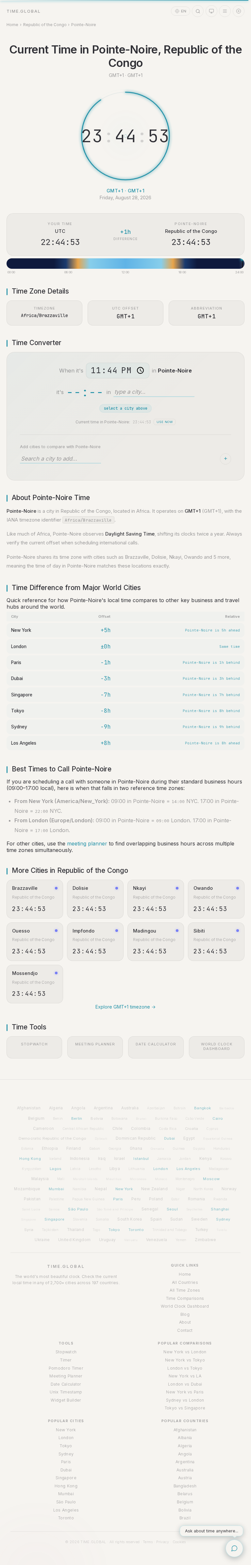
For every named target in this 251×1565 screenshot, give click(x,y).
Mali (60, 1179)
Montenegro (185, 1179)
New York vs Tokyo (185, 1360)
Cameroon (43, 1128)
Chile (117, 1128)
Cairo (217, 1118)
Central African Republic (83, 1129)
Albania (185, 1437)
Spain (156, 1219)
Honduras (221, 1148)
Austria (185, 1477)
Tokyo (17, 710)
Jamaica (164, 1159)
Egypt (189, 1138)
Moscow (211, 1179)
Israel (119, 1158)
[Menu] (225, 11)
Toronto (136, 1229)
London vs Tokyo (185, 1368)
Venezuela (156, 1240)
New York (21, 630)
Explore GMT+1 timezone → (125, 1007)
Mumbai (56, 1189)
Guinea (179, 1148)
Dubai (17, 678)
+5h (105, 630)
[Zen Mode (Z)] (238, 11)
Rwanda (220, 1199)
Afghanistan (29, 1108)
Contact (184, 1330)
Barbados (226, 1108)
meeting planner (87, 843)
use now (165, 422)
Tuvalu (222, 1230)
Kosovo (226, 1159)
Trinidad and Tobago (169, 1230)
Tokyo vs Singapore (185, 1407)
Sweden (199, 1219)
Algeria (56, 1108)
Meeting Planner (66, 1376)
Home (12, 24)
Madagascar (219, 1169)
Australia (130, 1108)
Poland (156, 1199)
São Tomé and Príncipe (115, 1209)
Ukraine (42, 1240)
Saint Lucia (31, 1209)
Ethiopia (50, 1148)
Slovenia (80, 1219)
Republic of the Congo (45, 24)
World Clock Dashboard (185, 1306)
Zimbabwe (205, 1240)
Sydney (19, 726)
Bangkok (202, 1108)
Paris (16, 662)
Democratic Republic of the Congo (53, 1138)
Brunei (141, 1118)
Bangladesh (185, 1485)
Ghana (136, 1148)
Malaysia (40, 1179)
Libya (114, 1168)
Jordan (185, 1159)
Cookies (179, 1542)
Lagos (56, 1168)
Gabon (94, 1148)
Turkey (202, 1229)
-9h (105, 726)
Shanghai (220, 1209)
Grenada (157, 1148)
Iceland (55, 1159)
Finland (73, 1148)
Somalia (102, 1219)
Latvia (75, 1169)
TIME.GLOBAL (66, 1266)
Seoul (172, 1209)
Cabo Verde (195, 1118)
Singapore (21, 694)
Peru (136, 1199)
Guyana (199, 1148)
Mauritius (113, 1179)
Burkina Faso (166, 1118)
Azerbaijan (156, 1108)
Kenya (205, 1158)
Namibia (80, 1189)
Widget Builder (66, 1400)
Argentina (103, 1108)
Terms (148, 1542)
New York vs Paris (185, 1392)
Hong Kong (30, 1158)
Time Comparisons (185, 1298)
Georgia (115, 1148)
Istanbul (141, 1158)
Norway (229, 1189)
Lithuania (136, 1169)
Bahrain (180, 1108)
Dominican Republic (136, 1138)
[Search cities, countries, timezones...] (198, 11)
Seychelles (194, 1209)
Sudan (176, 1219)
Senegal (150, 1209)
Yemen (181, 1240)
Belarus (184, 1493)
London (18, 646)
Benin (58, 1118)
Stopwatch (66, 1351)
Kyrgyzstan (31, 1169)
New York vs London (184, 1351)
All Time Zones (185, 1290)
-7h (105, 694)
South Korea (129, 1219)
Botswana (119, 1118)
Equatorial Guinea (217, 1138)
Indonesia (80, 1158)
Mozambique (27, 1189)
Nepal (101, 1189)
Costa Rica (167, 1129)
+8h (105, 743)
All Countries (185, 1282)
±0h (105, 646)
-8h (105, 710)
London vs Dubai (185, 1384)
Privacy (162, 1542)
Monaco (161, 1179)
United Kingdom (74, 1240)
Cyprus (212, 1129)
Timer (66, 1360)
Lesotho (95, 1169)
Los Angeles (23, 743)
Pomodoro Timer (66, 1368)
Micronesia (138, 1179)
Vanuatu (131, 1240)
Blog (185, 1314)
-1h (105, 662)
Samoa (54, 1209)
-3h (105, 678)
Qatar (175, 1199)
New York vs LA (185, 1376)
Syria (29, 1229)
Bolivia (97, 1118)
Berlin (76, 1118)
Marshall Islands (85, 1179)
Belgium (36, 1118)
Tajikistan (50, 1230)
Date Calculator (66, 1384)
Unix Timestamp (66, 1392)
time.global (24, 11)
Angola (78, 1108)
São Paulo (78, 1209)
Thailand (75, 1229)
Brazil (185, 1517)
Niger (180, 1189)
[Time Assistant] (234, 1548)
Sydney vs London (185, 1400)
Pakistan (32, 1199)
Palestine (56, 1199)
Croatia (191, 1128)
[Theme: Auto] (211, 11)
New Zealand (154, 1189)
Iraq (102, 1158)
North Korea (203, 1189)
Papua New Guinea (88, 1199)
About (185, 1322)
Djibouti (101, 1138)
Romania (196, 1199)
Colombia (140, 1128)
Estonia (27, 1148)
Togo (96, 1230)
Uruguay (107, 1240)
